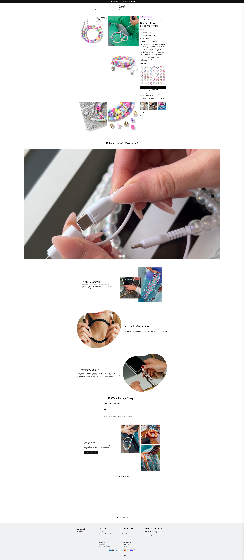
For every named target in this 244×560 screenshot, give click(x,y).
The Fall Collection (96, 9)
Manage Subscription (126, 542)
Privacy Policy (102, 544)
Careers (101, 540)
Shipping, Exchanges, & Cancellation (107, 533)
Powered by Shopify (122, 555)
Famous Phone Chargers (108, 9)
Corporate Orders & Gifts (127, 538)
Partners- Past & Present (104, 546)
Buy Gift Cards (125, 531)
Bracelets (125, 9)
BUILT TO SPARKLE (90, 452)
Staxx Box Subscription (127, 540)
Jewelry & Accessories (145, 9)
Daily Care (101, 538)
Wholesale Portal (125, 544)
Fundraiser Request (126, 535)
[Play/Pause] (120, 256)
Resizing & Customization (104, 535)
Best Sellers (118, 9)
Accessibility (102, 542)
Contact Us (124, 546)
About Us (101, 531)
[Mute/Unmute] (123, 256)
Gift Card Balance (126, 533)
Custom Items (134, 9)
